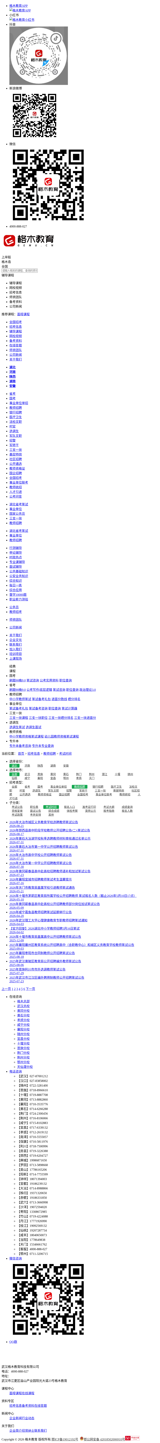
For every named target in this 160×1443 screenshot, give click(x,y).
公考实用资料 (49, 680)
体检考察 (72, 810)
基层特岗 (15, 454)
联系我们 (15, 644)
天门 (91, 778)
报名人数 (127, 810)
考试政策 (17, 814)
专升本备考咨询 (20, 746)
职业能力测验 (18, 599)
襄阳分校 (23, 1029)
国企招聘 (15, 473)
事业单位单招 (18, 403)
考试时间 (65, 753)
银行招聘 (15, 412)
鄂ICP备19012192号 (65, 1439)
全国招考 (15, 322)
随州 (130, 774)
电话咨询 (15, 1071)
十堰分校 (23, 1043)
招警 (12, 440)
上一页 (6, 989)
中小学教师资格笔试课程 (26, 736)
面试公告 (35, 810)
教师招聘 (15, 407)
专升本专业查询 (43, 746)
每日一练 (15, 585)
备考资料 (15, 340)
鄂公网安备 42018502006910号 (104, 1439)
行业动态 (28, 1418)
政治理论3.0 (87, 689)
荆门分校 (23, 1052)
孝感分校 (23, 1020)
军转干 (14, 445)
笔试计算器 (69, 708)
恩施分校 (23, 1048)
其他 (51, 814)
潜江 (104, 774)
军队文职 (15, 435)
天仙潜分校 (25, 1066)
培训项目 (15, 654)
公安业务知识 (18, 576)
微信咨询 (15, 1258)
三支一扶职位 (38, 717)
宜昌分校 (23, 1038)
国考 (12, 398)
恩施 (40, 774)
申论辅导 (15, 552)
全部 (14, 774)
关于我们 (15, 359)
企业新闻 (15, 1418)
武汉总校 (23, 1006)
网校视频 (15, 336)
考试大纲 (108, 807)
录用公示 (90, 810)
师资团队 (15, 350)
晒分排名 (74, 699)
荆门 (79, 774)
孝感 (79, 778)
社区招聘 (15, 459)
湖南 (53, 765)
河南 (27, 765)
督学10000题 (18, 594)
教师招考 (15, 612)
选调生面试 (33, 727)
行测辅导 (15, 548)
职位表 (34, 807)
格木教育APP (18, 5)
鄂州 (66, 778)
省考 (12, 393)
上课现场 (15, 658)
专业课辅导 (17, 562)
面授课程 (23, 314)
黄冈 (53, 774)
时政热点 (15, 557)
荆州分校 (23, 1057)
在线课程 (28, 1393)
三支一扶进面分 (85, 717)
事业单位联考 (18, 482)
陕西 (40, 765)
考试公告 (17, 807)
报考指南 (108, 810)
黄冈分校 (23, 1010)
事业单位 (15, 509)
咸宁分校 (23, 1024)
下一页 (30, 989)
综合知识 (15, 580)
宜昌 (53, 778)
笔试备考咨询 (38, 708)
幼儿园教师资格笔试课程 (61, 736)
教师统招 (15, 487)
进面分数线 (59, 699)
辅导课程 (15, 331)
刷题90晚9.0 (17, 680)
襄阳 (40, 778)
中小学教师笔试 (20, 699)
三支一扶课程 (18, 717)
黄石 (66, 774)
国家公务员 (17, 513)
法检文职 (15, 421)
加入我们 (15, 649)
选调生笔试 (17, 727)
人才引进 (15, 492)
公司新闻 (15, 354)
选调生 (14, 431)
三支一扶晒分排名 (60, 717)
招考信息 (15, 326)
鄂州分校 (23, 1062)
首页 (21, 753)
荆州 (91, 774)
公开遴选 (15, 463)
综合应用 (15, 590)
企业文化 (15, 640)
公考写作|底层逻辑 (39, 689)
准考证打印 (89, 807)
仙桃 (14, 778)
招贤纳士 (28, 1430)
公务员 (14, 607)
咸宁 (27, 778)
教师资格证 (17, 468)
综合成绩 (53, 810)
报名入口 (69, 807)
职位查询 (65, 680)
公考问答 (15, 496)
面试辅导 (15, 566)
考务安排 (35, 814)
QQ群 (13, 1341)
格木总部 (23, 1001)
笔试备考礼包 (41, 699)
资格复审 (17, 810)
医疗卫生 (15, 417)
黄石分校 (23, 1015)
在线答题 (15, 345)
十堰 (117, 774)
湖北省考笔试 (18, 504)
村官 (12, 426)
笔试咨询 (33, 680)
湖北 (14, 765)
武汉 (27, 774)
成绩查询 (127, 807)
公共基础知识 (18, 571)
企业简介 (15, 1430)
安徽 (66, 765)
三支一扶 (15, 449)
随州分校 (23, 1034)
